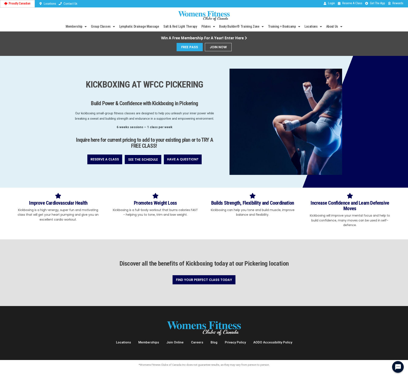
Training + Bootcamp (282, 26)
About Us (332, 26)
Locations (311, 26)
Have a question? (182, 159)
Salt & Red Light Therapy (180, 26)
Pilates (206, 26)
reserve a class (105, 159)
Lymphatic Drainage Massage (139, 26)
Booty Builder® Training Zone (239, 26)
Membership (74, 26)
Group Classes (101, 26)
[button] (104, 159)
